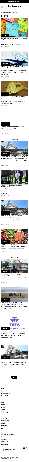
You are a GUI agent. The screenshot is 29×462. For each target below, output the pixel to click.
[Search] (27, 7)
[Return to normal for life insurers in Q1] (14, 294)
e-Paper (10, 1)
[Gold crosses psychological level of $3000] (14, 88)
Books (3, 402)
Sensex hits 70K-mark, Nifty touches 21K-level (14, 156)
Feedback (4, 439)
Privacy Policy (5, 441)
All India (5, 63)
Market (5, 35)
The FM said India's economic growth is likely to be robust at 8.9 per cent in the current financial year (13, 364)
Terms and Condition (7, 434)
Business (5, 124)
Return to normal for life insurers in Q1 (11, 302)
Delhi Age (4, 418)
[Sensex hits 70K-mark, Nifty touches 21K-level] (14, 148)
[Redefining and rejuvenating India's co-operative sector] (14, 177)
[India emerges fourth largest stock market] (14, 118)
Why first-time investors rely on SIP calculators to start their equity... (14, 39)
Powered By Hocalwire (6, 458)
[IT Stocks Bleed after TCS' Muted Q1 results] (14, 323)
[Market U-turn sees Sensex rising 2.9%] (14, 351)
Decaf (3, 423)
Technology (4, 412)
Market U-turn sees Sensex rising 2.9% (11, 360)
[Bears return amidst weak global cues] (14, 207)
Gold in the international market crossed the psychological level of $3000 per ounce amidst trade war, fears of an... (13, 101)
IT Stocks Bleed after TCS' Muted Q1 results (13, 331)
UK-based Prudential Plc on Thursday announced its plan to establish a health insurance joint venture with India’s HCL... (14, 72)
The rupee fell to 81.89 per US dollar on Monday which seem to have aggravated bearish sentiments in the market (13, 220)
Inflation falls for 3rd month (8, 244)
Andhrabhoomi (5, 393)
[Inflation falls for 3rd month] (14, 236)
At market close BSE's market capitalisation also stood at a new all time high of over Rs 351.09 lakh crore (14, 161)
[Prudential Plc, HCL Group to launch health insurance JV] (14, 58)
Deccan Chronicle (6, 391)
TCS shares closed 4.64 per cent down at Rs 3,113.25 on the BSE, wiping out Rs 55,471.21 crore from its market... (13, 335)
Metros (3, 409)
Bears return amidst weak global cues (11, 215)
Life (2, 428)
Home (3, 388)
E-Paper (3, 437)
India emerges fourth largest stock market (12, 126)
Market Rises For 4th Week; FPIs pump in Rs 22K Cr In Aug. (13, 274)
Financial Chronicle (7, 396)
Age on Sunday (15, 1)
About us (4, 425)
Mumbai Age (5, 420)
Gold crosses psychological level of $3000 (13, 96)
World (3, 407)
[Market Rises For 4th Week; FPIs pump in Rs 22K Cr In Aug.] (14, 266)
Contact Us (4, 444)
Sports (3, 404)
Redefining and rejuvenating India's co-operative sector (12, 186)
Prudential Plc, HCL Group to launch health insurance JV (13, 67)
